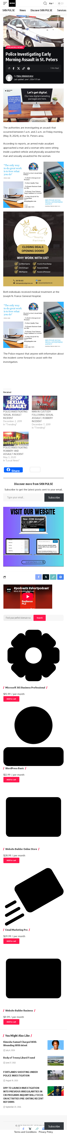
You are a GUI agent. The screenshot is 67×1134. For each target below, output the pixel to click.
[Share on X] (18, 68)
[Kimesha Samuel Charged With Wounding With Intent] (55, 1045)
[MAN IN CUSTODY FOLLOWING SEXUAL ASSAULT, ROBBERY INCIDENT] (44, 403)
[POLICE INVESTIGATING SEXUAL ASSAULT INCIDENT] (16, 403)
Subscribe (54, 497)
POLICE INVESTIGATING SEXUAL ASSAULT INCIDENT (15, 414)
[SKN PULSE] (12, 3)
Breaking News (15, 47)
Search (39, 618)
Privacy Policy (46, 1132)
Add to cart (11, 699)
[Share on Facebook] (13, 68)
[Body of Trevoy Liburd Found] (55, 1061)
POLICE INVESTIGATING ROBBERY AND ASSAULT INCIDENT (15, 450)
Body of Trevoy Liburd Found (19, 1057)
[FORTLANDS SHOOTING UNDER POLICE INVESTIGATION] (55, 1075)
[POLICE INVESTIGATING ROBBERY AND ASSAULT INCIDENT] (16, 439)
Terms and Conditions (25, 1132)
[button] (6, 3)
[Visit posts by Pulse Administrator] (9, 77)
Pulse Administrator (25, 76)
